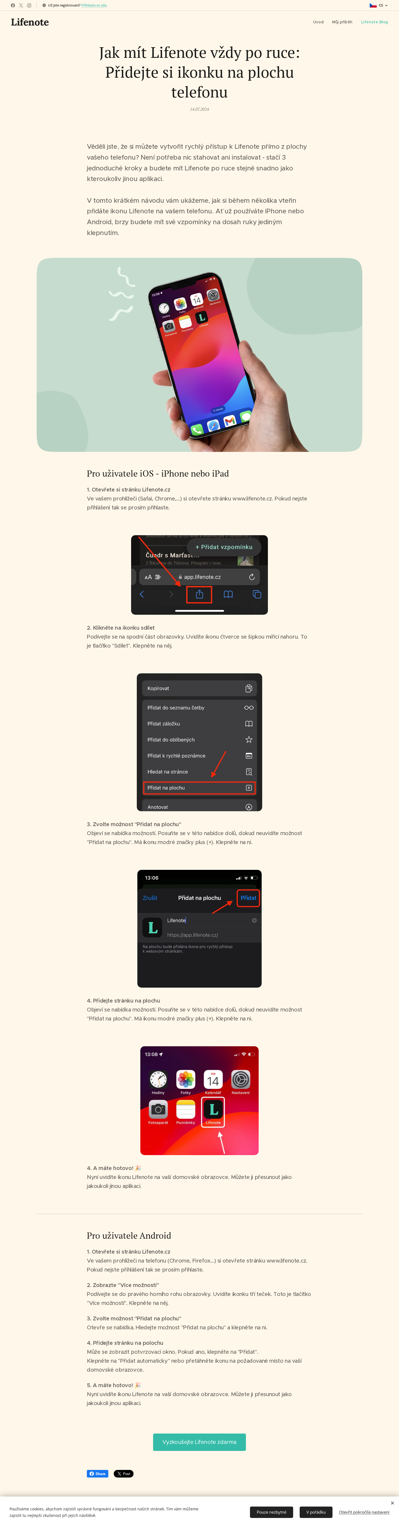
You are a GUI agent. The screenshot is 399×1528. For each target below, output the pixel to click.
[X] (21, 5)
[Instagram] (29, 5)
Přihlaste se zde (93, 5)
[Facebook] (13, 5)
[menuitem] (320, 22)
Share (101, 1474)
